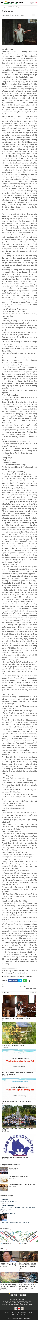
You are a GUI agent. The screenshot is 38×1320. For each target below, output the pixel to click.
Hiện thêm (33, 992)
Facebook (14, 980)
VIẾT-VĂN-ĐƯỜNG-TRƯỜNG (15, 976)
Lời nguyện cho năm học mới (18, 1176)
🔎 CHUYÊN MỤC (5, 1243)
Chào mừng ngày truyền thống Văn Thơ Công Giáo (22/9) (17, 1129)
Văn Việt (5, 1199)
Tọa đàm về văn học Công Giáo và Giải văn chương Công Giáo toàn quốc (17, 1073)
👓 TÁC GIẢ (23, 1243)
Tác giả (13, 1312)
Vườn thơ (15, 1314)
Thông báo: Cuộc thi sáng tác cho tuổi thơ (15, 1157)
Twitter (20, 980)
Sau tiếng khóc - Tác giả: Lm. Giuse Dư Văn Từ (16, 1018)
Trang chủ (4, 7)
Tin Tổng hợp (22, 1312)
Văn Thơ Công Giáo (8, 1213)
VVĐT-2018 (11, 7)
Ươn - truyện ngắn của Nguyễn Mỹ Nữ (22, 1184)
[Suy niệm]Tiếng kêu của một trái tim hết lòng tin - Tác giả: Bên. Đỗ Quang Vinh (28, 1265)
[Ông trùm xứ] (4, 1170)
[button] (36, 2)
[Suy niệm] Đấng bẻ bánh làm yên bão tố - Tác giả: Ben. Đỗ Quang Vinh (27, 1286)
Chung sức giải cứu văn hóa (8, 1201)
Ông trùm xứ (13, 1168)
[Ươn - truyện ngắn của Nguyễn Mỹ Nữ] (4, 1187)
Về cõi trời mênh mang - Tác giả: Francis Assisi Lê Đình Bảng (8, 1286)
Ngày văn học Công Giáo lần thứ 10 (13, 1045)
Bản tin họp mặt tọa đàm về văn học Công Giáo (16, 1101)
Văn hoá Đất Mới (8, 1205)
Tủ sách (7, 1312)
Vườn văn (30, 1312)
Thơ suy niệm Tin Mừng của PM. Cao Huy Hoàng (14, 1222)
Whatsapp (25, 980)
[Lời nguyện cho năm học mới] (4, 1178)
